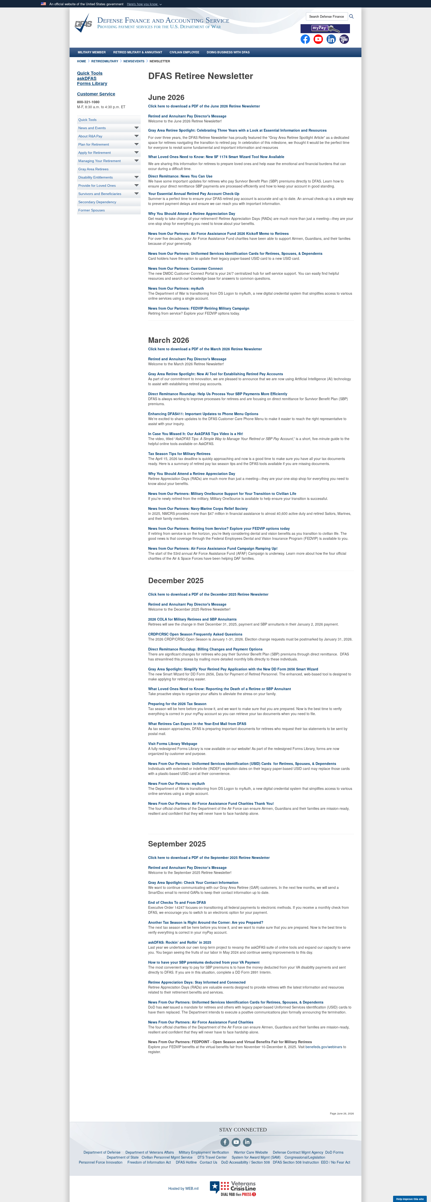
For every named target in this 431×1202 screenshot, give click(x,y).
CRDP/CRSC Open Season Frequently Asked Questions (195, 634)
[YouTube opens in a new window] (318, 38)
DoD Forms (334, 1152)
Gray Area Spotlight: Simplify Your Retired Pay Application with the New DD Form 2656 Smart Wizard (233, 668)
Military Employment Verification (204, 1152)
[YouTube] (236, 1142)
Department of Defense (102, 1152)
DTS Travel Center (212, 1157)
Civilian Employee (184, 52)
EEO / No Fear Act (336, 1162)
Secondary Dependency (97, 202)
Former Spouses (91, 210)
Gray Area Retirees (93, 169)
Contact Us (208, 1162)
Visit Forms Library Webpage (172, 743)
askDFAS (87, 78)
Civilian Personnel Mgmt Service (168, 1157)
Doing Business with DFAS (228, 52)
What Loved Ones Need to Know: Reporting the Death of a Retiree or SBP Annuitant (219, 688)
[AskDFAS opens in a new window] (344, 38)
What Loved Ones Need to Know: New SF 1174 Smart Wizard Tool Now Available (216, 156)
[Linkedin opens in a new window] (331, 38)
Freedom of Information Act (149, 1162)
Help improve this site (410, 1199)
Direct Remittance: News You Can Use (180, 176)
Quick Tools (90, 73)
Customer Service (96, 94)
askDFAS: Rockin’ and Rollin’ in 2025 (179, 942)
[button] (145, 4)
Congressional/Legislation (305, 1157)
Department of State (123, 1157)
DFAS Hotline (186, 1162)
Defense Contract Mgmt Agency (298, 1152)
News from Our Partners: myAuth (176, 288)
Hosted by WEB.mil (183, 1188)
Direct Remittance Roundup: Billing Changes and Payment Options (205, 649)
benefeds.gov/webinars (324, 1046)
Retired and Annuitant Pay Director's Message (187, 115)
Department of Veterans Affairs (149, 1152)
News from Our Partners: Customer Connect (185, 268)
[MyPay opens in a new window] (325, 28)
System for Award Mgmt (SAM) (257, 1157)
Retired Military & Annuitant (137, 52)
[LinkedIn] (247, 1142)
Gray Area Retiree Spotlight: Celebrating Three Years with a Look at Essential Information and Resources (237, 130)
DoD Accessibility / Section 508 (245, 1162)
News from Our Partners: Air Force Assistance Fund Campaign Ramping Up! (213, 548)
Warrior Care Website (251, 1152)
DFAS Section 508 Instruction (296, 1162)
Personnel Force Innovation (100, 1162)
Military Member (92, 52)
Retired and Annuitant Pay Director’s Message (187, 867)
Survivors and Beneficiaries (99, 194)
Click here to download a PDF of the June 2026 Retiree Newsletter (204, 105)
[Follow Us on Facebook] (224, 1142)
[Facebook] (305, 38)
